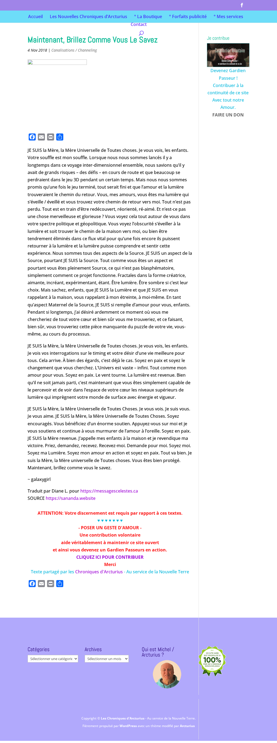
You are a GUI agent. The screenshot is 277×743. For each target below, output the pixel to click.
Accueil (35, 17)
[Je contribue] (228, 55)
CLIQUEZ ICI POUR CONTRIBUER (110, 557)
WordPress (129, 726)
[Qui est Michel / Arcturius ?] (167, 674)
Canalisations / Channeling (74, 50)
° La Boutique (148, 17)
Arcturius (187, 726)
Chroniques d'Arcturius (99, 572)
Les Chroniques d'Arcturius (123, 718)
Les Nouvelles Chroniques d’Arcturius (88, 17)
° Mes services (228, 17)
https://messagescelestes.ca (109, 491)
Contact (139, 24)
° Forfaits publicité (188, 17)
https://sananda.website (70, 498)
